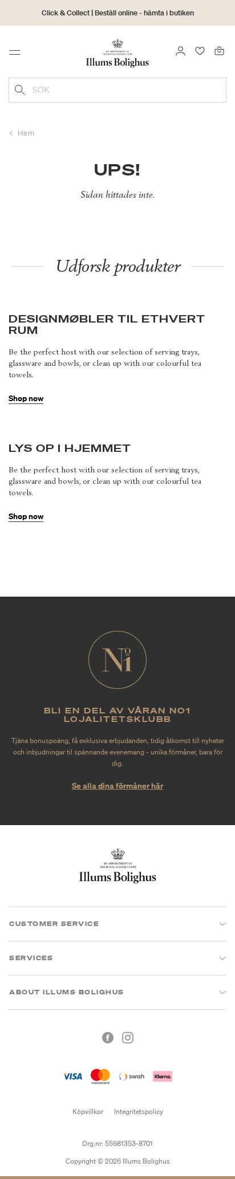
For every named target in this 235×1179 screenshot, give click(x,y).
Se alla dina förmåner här (117, 785)
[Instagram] (127, 1037)
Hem (26, 133)
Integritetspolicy (138, 1111)
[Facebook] (108, 1037)
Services (31, 957)
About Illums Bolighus (66, 992)
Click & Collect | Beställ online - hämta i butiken (118, 13)
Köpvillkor (87, 1111)
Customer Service (54, 923)
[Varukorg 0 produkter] (219, 50)
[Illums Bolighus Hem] (117, 52)
